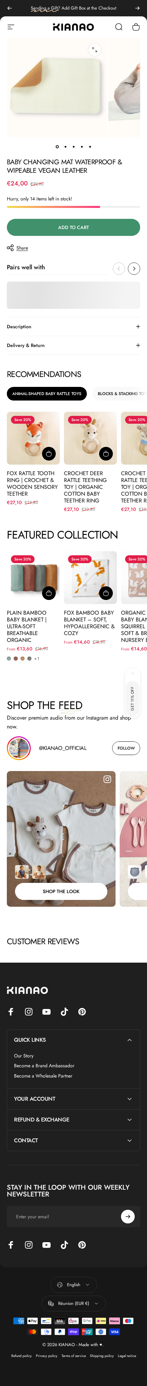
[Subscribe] (128, 1331)
